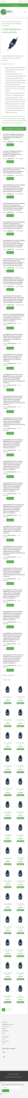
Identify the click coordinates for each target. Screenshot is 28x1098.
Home (3, 21)
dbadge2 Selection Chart (8, 64)
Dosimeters (8, 23)
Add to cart (7, 703)
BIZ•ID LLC (21, 1076)
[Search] (5, 1090)
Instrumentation (9, 21)
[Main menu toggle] (25, 11)
